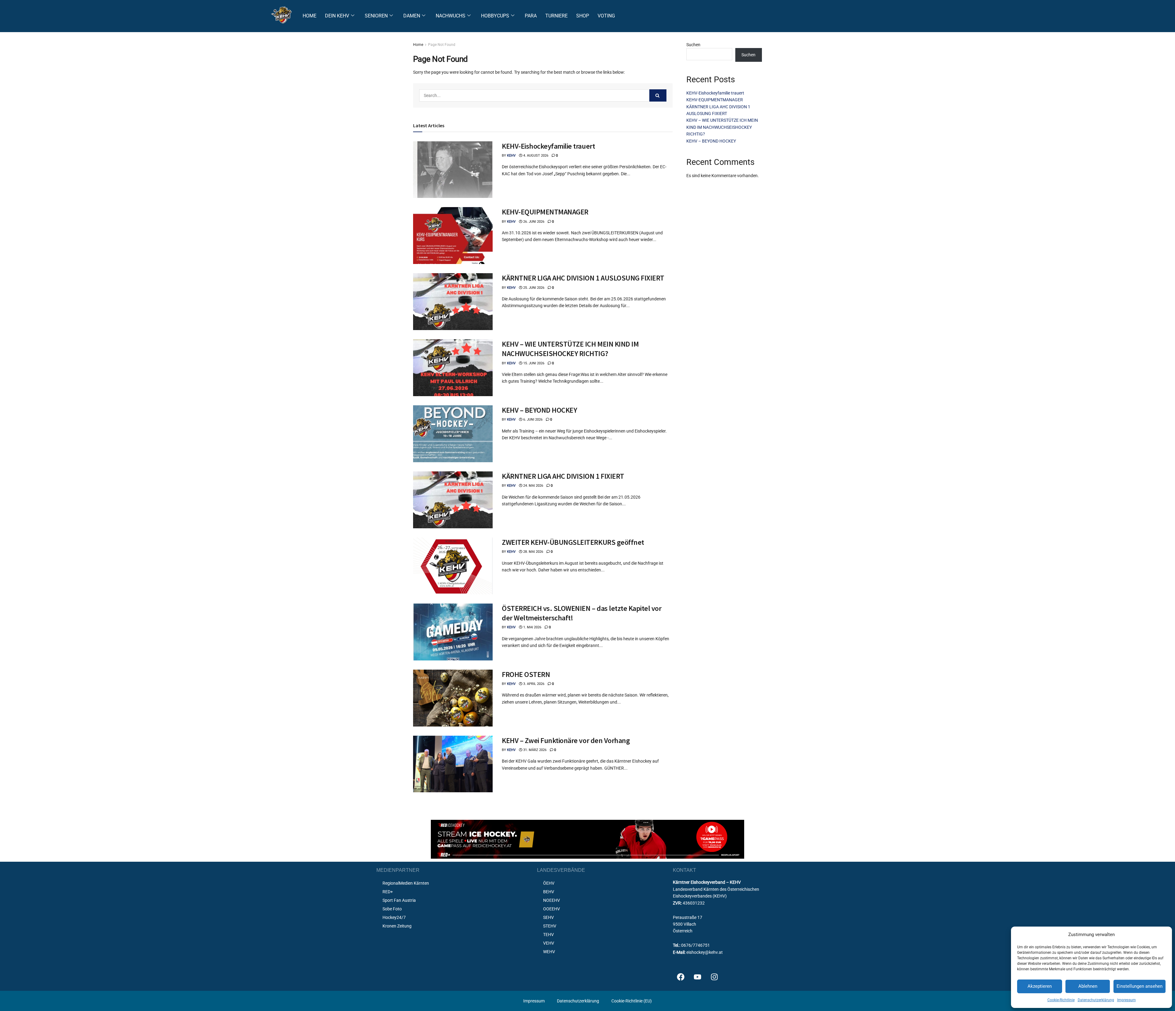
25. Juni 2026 (533, 288)
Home (418, 45)
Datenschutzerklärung (1096, 1000)
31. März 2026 (534, 750)
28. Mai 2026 (532, 552)
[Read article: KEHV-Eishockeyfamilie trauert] (453, 169)
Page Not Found (441, 45)
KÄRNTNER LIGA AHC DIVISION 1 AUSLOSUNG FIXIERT (583, 278)
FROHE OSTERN (526, 674)
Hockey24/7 (394, 917)
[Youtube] (697, 977)
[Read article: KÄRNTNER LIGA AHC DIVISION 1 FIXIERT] (453, 499)
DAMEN (411, 16)
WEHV (549, 951)
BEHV (548, 891)
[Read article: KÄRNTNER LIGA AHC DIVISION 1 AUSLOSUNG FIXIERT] (453, 301)
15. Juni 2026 (533, 363)
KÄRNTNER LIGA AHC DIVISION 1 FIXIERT (563, 476)
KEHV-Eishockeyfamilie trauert (548, 146)
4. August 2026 (535, 156)
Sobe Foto (392, 908)
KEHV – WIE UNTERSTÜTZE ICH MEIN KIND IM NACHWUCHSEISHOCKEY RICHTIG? (570, 348)
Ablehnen (1087, 986)
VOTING (606, 16)
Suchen (693, 44)
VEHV (548, 943)
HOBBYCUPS (495, 16)
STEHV (549, 926)
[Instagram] (714, 977)
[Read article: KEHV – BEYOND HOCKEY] (453, 433)
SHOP (582, 16)
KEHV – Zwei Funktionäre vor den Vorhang (566, 740)
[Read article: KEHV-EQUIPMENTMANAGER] (453, 235)
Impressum (1126, 1000)
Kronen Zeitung (397, 926)
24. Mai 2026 (532, 486)
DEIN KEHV (337, 16)
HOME (309, 16)
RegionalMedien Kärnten (405, 883)
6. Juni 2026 (532, 420)
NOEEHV (551, 900)
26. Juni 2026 (533, 222)
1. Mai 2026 (531, 627)
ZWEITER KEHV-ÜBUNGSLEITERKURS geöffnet (573, 542)
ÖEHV (548, 883)
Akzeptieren (1040, 986)
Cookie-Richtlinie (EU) (631, 1000)
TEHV (548, 934)
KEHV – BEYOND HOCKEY (539, 410)
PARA (531, 16)
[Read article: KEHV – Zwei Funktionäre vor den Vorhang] (453, 764)
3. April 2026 (533, 684)
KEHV (511, 156)
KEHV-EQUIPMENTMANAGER (545, 212)
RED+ (387, 891)
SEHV (548, 917)
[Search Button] (657, 95)
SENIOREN (376, 16)
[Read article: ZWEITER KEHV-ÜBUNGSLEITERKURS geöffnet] (453, 565)
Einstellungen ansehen (1139, 986)
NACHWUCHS (450, 16)
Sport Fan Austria (399, 900)
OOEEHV (551, 908)
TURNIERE (556, 16)
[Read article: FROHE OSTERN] (453, 698)
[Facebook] (680, 977)
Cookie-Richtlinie (1061, 1000)
